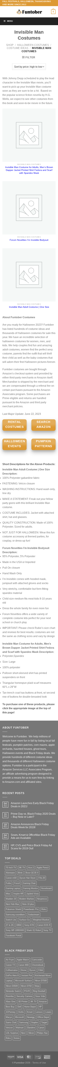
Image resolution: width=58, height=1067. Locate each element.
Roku (43, 909)
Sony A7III (29, 925)
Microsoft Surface (23, 980)
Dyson (32, 970)
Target (44, 1022)
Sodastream (33, 914)
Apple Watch (23, 959)
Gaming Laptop (13, 888)
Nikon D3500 (12, 986)
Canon (41, 1027)
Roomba (10, 996)
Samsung (23, 1022)
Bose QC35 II (32, 873)
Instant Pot (27, 975)
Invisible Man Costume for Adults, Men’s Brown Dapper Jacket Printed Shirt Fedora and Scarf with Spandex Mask (29, 170)
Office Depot (43, 1017)
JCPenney (10, 1012)
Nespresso (42, 899)
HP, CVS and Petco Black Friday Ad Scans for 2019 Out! (31, 847)
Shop (10, 45)
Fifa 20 (42, 878)
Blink (20, 873)
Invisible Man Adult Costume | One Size (29, 307)
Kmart (30, 1012)
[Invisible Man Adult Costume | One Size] (29, 274)
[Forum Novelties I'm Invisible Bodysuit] (29, 207)
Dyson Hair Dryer (27, 878)
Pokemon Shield (13, 909)
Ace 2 (31, 867)
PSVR (27, 991)
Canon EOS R (43, 925)
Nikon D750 (26, 986)
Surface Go (24, 920)
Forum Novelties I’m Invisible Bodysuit (29, 240)
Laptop (9, 980)
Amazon (43, 1001)
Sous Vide (40, 996)
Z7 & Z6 (9, 925)
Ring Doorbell (39, 991)
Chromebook (38, 965)
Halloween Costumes (33, 45)
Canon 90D (23, 965)
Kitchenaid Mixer (43, 975)
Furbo (8, 883)
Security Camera (24, 996)
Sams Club (11, 1022)
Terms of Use (39, 1062)
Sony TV (47, 930)
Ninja (37, 986)
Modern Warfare (26, 899)
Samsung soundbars (15, 914)
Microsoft (19, 1017)
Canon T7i (10, 965)
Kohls (21, 1012)
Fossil (17, 883)
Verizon (9, 1027)
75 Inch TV (11, 867)
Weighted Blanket (41, 920)
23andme (31, 1027)
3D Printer (23, 1001)
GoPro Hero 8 (12, 975)
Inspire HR (18, 893)
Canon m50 (11, 878)
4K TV (34, 1001)
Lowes (48, 1012)
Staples (34, 1022)
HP (40, 1006)
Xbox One (10, 1001)
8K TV (22, 867)
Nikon (31, 1033)
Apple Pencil (42, 867)
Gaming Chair (29, 883)
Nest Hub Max (12, 904)
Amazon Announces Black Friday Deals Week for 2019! (30, 826)
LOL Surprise (12, 1033)
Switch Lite (11, 920)
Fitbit (40, 970)
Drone (23, 970)
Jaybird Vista (32, 893)
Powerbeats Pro (31, 909)
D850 (18, 925)
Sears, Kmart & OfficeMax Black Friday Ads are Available (33, 836)
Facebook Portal (13, 935)
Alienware (10, 873)
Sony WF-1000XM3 (15, 930)
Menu (10, 21)
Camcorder (37, 959)
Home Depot (30, 1006)
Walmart (20, 1027)
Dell (19, 1006)
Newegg (30, 1017)
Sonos (17, 1038)
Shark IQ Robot (33, 930)
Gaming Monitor (30, 888)
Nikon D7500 (41, 980)
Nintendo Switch (13, 991)
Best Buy (10, 1006)
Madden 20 (11, 899)
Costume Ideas (17, 48)
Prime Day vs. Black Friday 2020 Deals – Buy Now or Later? (33, 815)
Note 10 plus (28, 904)
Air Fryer (10, 959)
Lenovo (39, 1012)
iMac (8, 893)
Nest (23, 1033)
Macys (9, 1017)
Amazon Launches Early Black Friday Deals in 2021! (32, 805)
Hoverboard (46, 888)
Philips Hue (42, 1033)
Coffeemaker (12, 970)
